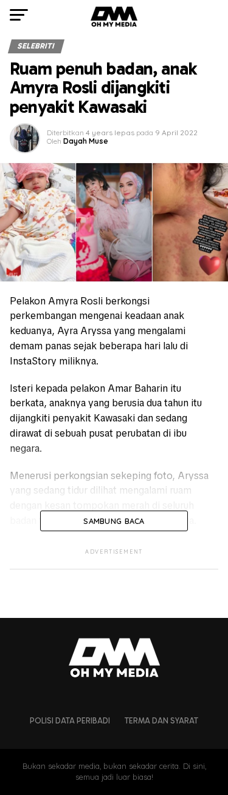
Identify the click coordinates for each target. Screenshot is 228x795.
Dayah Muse (85, 141)
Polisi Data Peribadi (70, 720)
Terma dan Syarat (161, 720)
